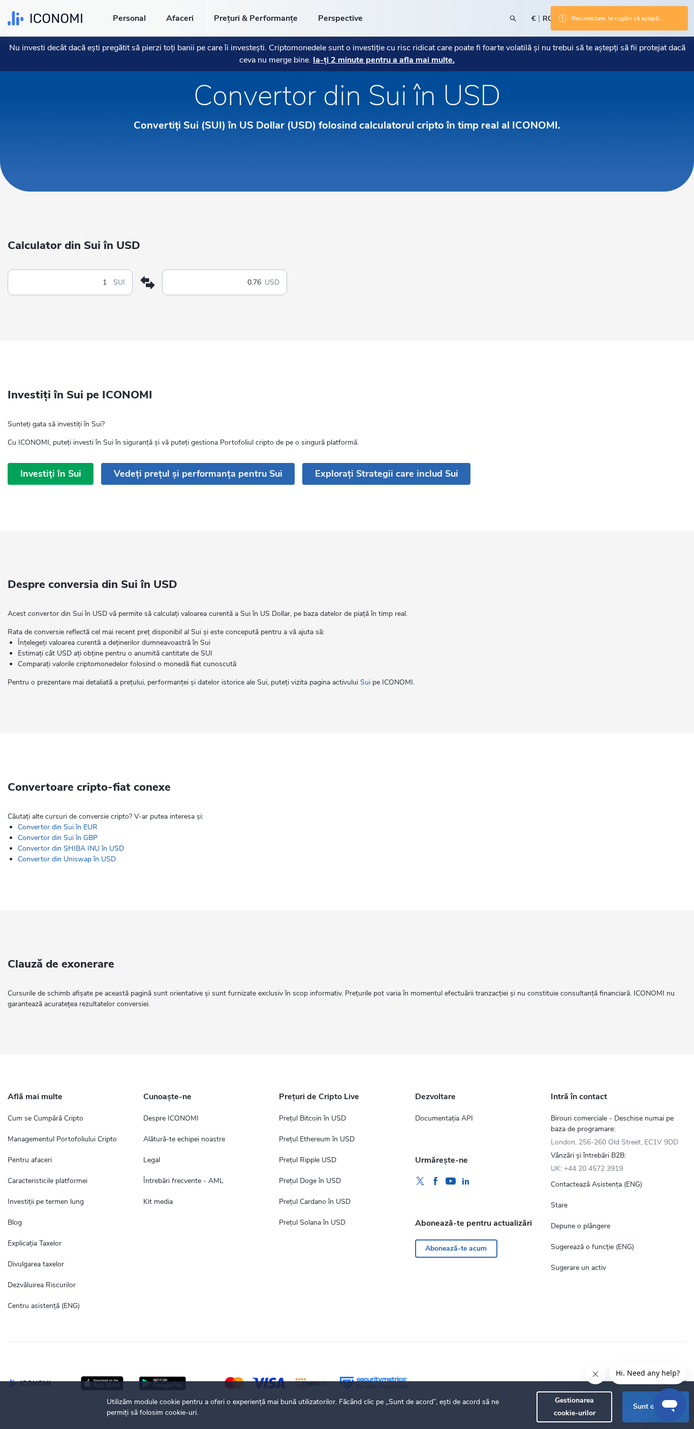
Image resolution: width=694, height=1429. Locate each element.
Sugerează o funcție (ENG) (592, 1247)
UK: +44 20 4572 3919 (587, 1168)
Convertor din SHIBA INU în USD (71, 848)
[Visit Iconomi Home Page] (45, 18)
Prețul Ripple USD (307, 1160)
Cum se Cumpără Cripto (45, 1118)
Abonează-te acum (456, 1248)
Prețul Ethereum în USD (317, 1139)
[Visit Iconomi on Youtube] (451, 1181)
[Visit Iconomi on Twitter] (420, 1181)
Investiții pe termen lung (46, 1201)
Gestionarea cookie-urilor (574, 1406)
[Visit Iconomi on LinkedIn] (466, 1181)
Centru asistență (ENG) (44, 1306)
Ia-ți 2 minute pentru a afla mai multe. (384, 60)
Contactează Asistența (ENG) (596, 1184)
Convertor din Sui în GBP (58, 838)
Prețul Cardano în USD (315, 1201)
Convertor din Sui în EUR (58, 827)
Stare (559, 1205)
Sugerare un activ (578, 1267)
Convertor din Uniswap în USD (67, 859)
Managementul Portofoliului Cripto (62, 1139)
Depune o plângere (580, 1226)
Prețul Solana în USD (312, 1222)
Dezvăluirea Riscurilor (42, 1285)
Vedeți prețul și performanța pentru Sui (198, 474)
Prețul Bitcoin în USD (312, 1118)
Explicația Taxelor (34, 1243)
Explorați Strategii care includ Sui (386, 474)
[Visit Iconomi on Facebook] (435, 1181)
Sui (365, 682)
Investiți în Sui (50, 474)
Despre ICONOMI (171, 1118)
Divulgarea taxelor (36, 1264)
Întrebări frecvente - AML (183, 1181)
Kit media (158, 1201)
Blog (15, 1222)
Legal (151, 1160)
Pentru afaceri (30, 1160)
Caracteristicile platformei (47, 1181)
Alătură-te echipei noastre (184, 1139)
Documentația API (444, 1118)
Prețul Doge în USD (310, 1181)
